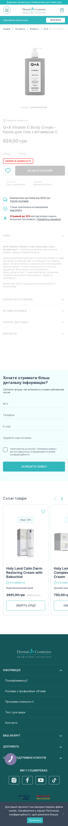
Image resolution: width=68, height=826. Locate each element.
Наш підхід (16, 210)
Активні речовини (15, 310)
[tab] (34, 262)
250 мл (22, 153)
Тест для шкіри (15, 712)
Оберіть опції (26, 605)
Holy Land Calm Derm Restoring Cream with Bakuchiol (24, 572)
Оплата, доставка (15, 322)
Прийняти (35, 820)
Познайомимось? (16, 680)
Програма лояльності (19, 701)
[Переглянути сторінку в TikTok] (54, 780)
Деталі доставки (19, 201)
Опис (6, 235)
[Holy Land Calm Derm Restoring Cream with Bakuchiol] (25, 543)
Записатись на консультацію (56, 21)
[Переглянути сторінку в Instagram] (14, 780)
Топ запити (20, 29)
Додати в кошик (40, 170)
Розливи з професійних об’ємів (25, 691)
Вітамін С (34, 29)
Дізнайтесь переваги (49, 219)
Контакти (11, 722)
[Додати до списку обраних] (8, 171)
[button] (62, 498)
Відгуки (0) (10, 333)
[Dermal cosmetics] (34, 10)
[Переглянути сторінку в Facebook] (27, 780)
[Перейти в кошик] (62, 10)
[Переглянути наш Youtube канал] (41, 780)
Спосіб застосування (17, 299)
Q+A (46, 29)
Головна (6, 29)
